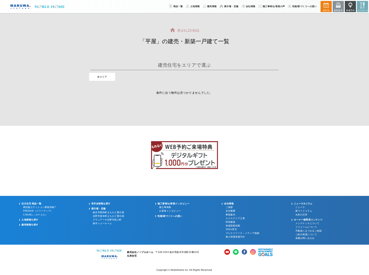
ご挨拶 (229, 207)
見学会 (326, 10)
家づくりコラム (303, 211)
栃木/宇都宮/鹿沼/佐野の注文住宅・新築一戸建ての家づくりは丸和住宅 (36, 6)
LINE (235, 252)
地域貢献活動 (233, 225)
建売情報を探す (30, 224)
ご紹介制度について (306, 234)
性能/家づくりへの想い (304, 6)
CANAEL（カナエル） (35, 214)
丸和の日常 (301, 214)
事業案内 (230, 214)
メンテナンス (362, 10)
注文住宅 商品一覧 (32, 203)
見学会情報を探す (101, 203)
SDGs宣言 (231, 229)
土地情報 (195, 6)
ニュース (300, 207)
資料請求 (338, 10)
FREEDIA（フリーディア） (38, 211)
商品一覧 (178, 6)
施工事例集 (165, 207)
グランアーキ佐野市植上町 (107, 219)
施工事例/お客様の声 (274, 6)
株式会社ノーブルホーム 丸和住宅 (109, 254)
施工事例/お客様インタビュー (173, 203)
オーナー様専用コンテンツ (308, 219)
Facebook (244, 252)
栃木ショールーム (102, 223)
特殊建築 (230, 222)
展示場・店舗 (231, 6)
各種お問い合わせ (305, 238)
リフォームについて (306, 227)
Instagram (252, 252)
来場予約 (350, 10)
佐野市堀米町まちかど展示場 (108, 216)
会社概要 (230, 211)
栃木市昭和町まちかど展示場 (108, 212)
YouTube (227, 252)
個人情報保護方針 (235, 236)
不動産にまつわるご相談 (308, 230)
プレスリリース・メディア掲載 (242, 233)
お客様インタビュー (170, 211)
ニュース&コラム (303, 203)
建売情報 (212, 6)
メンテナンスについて (307, 223)
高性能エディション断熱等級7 (39, 207)
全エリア (102, 76)
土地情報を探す (30, 219)
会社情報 (250, 6)
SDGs (265, 252)
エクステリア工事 (235, 218)
